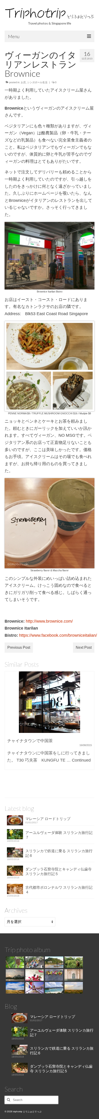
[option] (49, 723)
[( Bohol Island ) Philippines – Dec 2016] (14, 962)
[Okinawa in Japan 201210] (53, 987)
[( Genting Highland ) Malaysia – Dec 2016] (34, 962)
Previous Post (18, 647)
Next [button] (90, 729)
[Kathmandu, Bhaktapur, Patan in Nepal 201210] (34, 987)
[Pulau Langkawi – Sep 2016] (53, 962)
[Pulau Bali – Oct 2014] (53, 975)
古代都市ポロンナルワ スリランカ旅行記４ (59, 889)
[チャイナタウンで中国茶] (49, 702)
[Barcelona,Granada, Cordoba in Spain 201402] (14, 987)
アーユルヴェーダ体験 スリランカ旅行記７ (59, 835)
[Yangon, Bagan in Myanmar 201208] (73, 987)
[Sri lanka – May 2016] (73, 962)
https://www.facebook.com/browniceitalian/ (58, 635)
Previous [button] (9, 729)
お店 (23, 82)
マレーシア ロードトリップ (47, 819)
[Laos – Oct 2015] (14, 975)
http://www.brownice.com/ (49, 621)
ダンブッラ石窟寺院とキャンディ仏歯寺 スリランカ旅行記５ (58, 871)
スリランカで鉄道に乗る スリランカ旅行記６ (59, 853)
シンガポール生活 (37, 82)
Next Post (84, 647)
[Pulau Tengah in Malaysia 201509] (34, 975)
